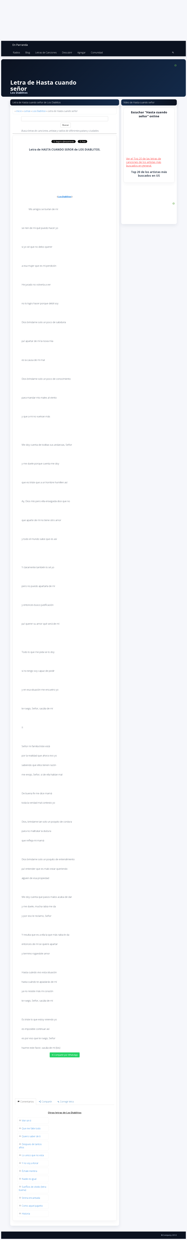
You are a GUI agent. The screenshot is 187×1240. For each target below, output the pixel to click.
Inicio (19, 111)
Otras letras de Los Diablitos (64, 1112)
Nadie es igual (29, 1178)
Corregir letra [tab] (66, 1101)
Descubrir (67, 52)
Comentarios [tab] (27, 1101)
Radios (16, 52)
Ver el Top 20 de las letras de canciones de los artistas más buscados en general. (143, 162)
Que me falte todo (31, 1128)
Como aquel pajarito (32, 1205)
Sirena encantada (31, 1197)
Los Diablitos (38, 111)
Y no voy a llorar (30, 1163)
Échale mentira (29, 1171)
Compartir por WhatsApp (66, 1054)
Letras (27, 111)
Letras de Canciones (46, 52)
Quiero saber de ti (31, 1136)
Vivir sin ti (26, 1120)
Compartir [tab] (46, 1101)
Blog (27, 52)
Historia (26, 1213)
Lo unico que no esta (33, 1155)
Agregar (81, 52)
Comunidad (97, 52)
